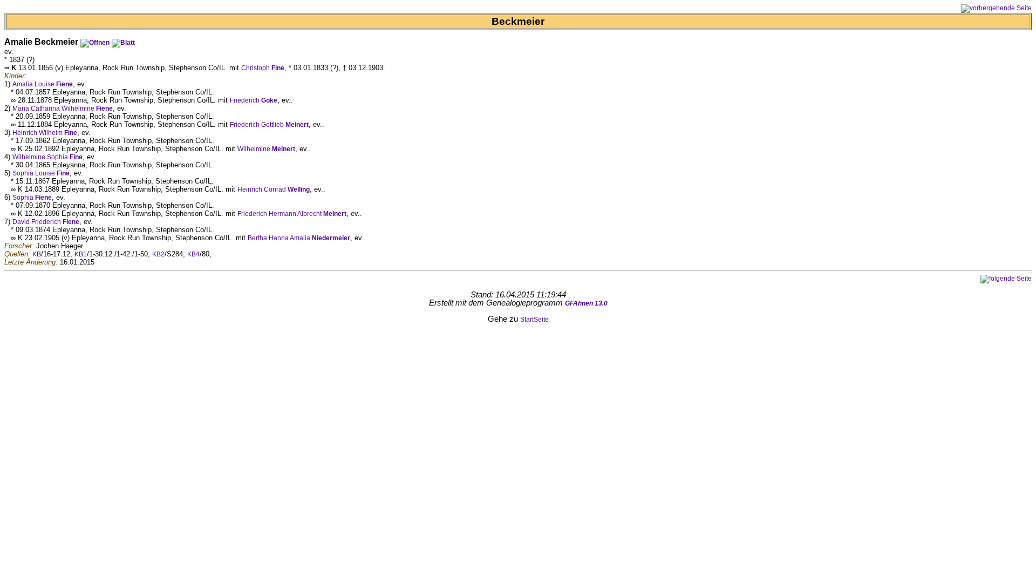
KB (36, 254)
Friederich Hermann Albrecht (291, 214)
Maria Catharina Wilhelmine (62, 108)
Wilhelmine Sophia (47, 157)
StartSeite (534, 319)
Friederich (253, 100)
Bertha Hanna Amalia (299, 238)
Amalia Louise (42, 84)
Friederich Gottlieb (269, 124)
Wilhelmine (266, 149)
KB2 (158, 254)
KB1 (80, 254)
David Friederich (45, 222)
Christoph (262, 68)
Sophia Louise (41, 173)
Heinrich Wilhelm (44, 133)
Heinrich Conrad (273, 189)
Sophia (32, 197)
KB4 (193, 254)
